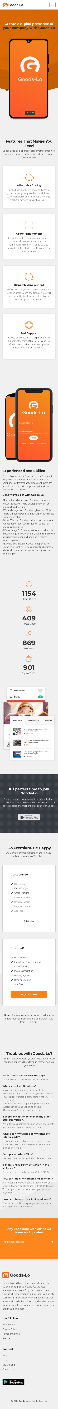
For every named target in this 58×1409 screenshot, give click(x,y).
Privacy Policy (9, 1329)
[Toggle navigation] (52, 4)
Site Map (6, 1338)
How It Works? (9, 1324)
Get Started (29, 921)
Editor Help (7, 1360)
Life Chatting (8, 1364)
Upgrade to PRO (29, 994)
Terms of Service (11, 1334)
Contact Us (8, 1369)
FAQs (5, 1355)
